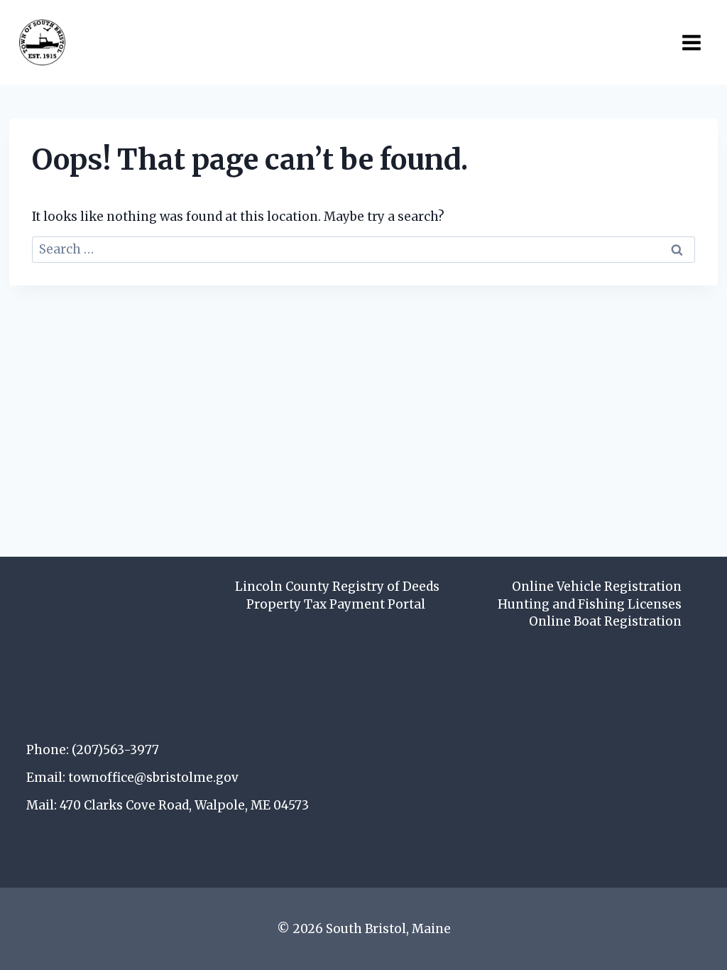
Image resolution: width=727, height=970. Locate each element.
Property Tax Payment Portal (335, 604)
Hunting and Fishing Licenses (590, 604)
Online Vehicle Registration (597, 586)
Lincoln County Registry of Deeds (337, 586)
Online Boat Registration (605, 621)
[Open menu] (691, 42)
